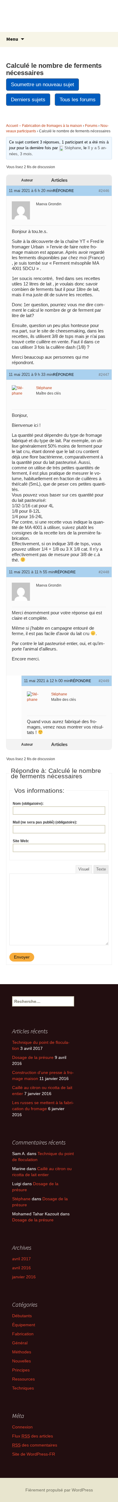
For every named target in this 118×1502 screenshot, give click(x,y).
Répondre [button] (63, 191)
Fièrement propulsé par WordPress (59, 1490)
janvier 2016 (24, 1276)
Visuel (83, 869)
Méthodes (21, 1351)
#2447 (104, 375)
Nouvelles (21, 1361)
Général (20, 1342)
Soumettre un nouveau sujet (42, 84)
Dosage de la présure (33, 1057)
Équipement (23, 1324)
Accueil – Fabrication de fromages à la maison (44, 126)
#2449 (104, 681)
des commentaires (34, 1445)
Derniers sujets (28, 99)
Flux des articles (32, 1436)
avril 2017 (21, 1258)
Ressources (23, 1379)
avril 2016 (21, 1267)
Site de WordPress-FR (33, 1454)
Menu (12, 39)
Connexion (22, 1427)
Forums (91, 126)
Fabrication (23, 1333)
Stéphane (21, 1198)
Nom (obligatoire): (28, 803)
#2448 (104, 572)
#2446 (104, 191)
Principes (21, 1370)
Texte (101, 869)
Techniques (23, 1388)
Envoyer (22, 957)
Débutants (22, 1315)
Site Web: (21, 841)
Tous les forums (78, 99)
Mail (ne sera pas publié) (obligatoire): (45, 822)
